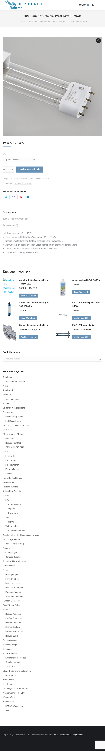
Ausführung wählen (28, 296)
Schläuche (7, 649)
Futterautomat (12, 465)
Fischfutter (10, 456)
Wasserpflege (9, 697)
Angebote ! (8, 390)
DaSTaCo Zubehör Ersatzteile (16, 425)
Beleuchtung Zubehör (15, 416)
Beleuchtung (8, 412)
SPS (7, 517)
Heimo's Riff (8, 482)
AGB (56, 734)
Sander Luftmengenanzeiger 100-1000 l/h (34, 304)
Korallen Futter (12, 469)
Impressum (78, 734)
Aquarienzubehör (13, 399)
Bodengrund (10, 675)
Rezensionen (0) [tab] (10, 225)
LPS (7, 500)
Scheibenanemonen (17, 530)
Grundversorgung (13, 662)
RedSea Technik (12, 627)
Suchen (99, 359)
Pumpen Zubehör (13, 592)
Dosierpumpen (11, 574)
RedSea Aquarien (13, 614)
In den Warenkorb (30, 169)
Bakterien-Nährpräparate (14, 408)
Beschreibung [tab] (9, 212)
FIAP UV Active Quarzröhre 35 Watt (86, 304)
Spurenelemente (10, 653)
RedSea (6, 609)
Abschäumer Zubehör (15, 381)
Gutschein (7, 473)
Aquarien (7, 394)
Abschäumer (8, 377)
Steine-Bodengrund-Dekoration (17, 671)
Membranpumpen (13, 583)
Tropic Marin (8, 680)
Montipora (13, 522)
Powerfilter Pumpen (14, 587)
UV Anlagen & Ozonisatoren (22, 179)
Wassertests (8, 701)
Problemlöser (9, 565)
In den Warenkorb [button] (81, 292)
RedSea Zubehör (12, 636)
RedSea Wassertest (14, 631)
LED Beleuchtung (13, 421)
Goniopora (13, 513)
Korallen (6, 495)
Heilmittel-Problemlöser (13, 478)
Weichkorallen (11, 526)
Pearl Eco (9, 438)
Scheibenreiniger (10, 644)
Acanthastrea (14, 504)
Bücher (6, 403)
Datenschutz (65, 734)
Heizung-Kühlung (10, 487)
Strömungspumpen (14, 596)
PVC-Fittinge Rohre (11, 605)
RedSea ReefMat (13, 443)
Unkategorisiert (10, 684)
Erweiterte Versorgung (15, 658)
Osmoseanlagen (10, 552)
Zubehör (6, 710)
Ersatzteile (7, 430)
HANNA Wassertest (14, 706)
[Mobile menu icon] (99, 5)
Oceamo (6, 548)
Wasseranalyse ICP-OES (14, 693)
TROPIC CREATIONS (14, 447)
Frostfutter (10, 460)
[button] (98, 40)
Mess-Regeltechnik (11, 539)
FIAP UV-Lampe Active (83, 325)
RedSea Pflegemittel (14, 622)
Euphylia (11, 508)
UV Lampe (27, 183)
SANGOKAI (10, 666)
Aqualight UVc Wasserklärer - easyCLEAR (33, 282)
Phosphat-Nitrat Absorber (14, 561)
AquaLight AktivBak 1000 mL (87, 280)
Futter (5, 451)
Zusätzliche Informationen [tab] (15, 218)
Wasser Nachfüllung (14, 544)
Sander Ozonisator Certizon (33, 325)
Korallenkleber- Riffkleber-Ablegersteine (21, 535)
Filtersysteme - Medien (13, 434)
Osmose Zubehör (13, 557)
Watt (5, 154)
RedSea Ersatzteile (14, 618)
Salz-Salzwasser (10, 640)
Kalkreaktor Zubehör (12, 491)
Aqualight (18, 183)
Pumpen (6, 570)
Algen (5, 386)
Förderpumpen (12, 579)
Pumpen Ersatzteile (11, 601)
